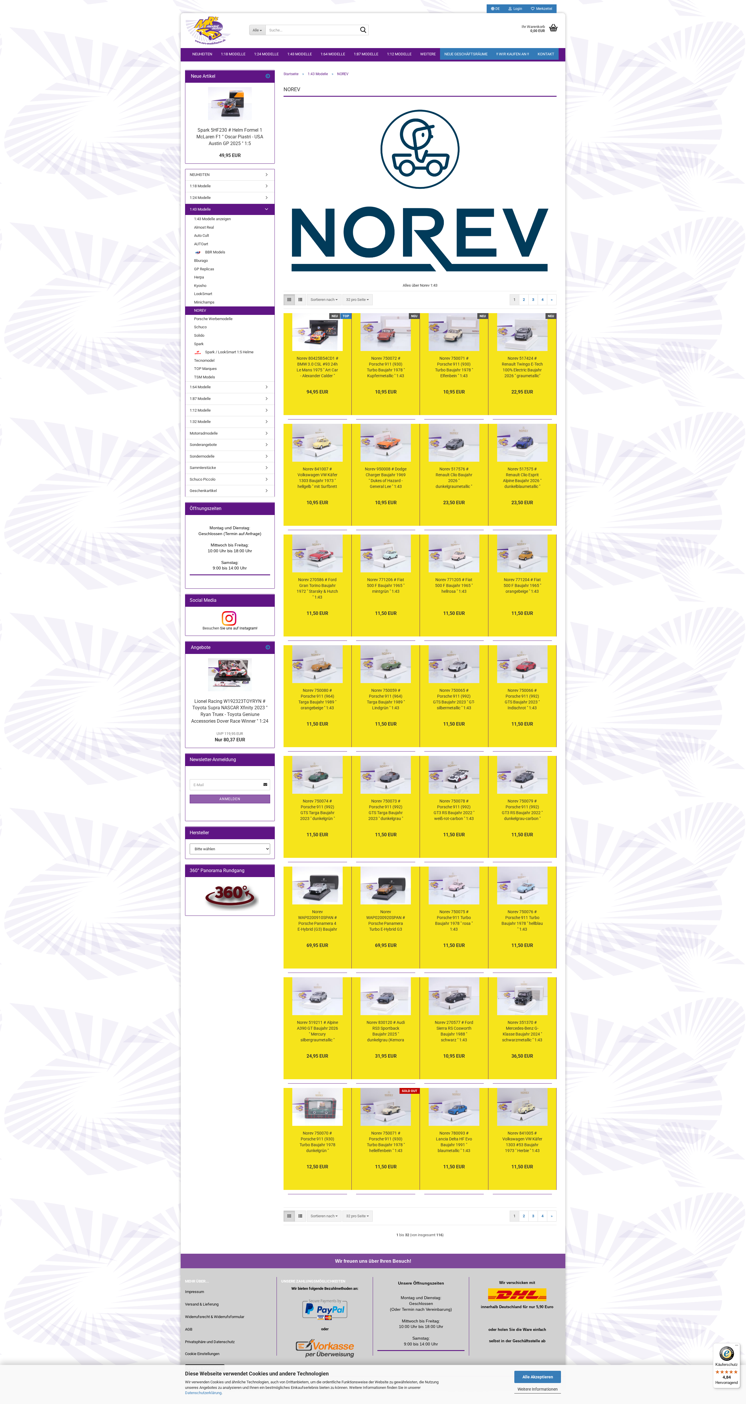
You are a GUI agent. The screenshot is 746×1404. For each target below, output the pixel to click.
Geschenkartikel (203, 490)
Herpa (199, 277)
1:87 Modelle (366, 54)
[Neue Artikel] (267, 76)
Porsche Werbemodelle (213, 319)
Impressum (194, 1292)
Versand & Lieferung (202, 1304)
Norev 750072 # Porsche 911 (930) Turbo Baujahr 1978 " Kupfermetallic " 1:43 (386, 367)
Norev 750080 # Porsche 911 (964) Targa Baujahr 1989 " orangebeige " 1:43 (317, 699)
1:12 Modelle (399, 54)
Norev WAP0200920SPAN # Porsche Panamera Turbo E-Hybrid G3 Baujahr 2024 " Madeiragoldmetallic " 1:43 (385, 920)
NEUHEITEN (202, 54)
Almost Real (204, 227)
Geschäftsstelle (526, 1341)
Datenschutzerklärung (203, 1393)
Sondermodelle (202, 456)
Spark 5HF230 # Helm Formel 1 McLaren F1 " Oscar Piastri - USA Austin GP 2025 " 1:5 (229, 136)
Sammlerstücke (203, 467)
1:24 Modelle (266, 54)
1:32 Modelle (200, 421)
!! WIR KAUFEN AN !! (512, 54)
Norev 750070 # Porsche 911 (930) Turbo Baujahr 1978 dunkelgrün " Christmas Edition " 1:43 (317, 1142)
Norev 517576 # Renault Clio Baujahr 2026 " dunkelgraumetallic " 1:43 (454, 478)
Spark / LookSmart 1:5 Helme (229, 352)
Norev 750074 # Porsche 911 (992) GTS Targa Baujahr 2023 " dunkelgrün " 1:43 (317, 810)
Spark (199, 344)
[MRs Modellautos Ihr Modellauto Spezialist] (212, 30)
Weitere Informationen (538, 1389)
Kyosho (200, 285)
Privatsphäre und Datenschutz (210, 1342)
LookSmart (203, 294)
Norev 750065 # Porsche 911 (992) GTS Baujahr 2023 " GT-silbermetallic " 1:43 (454, 699)
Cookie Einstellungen (202, 1354)
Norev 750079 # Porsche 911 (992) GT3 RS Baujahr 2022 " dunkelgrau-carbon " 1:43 (522, 810)
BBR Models (214, 252)
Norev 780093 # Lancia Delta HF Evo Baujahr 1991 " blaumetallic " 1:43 (454, 1142)
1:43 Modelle (299, 54)
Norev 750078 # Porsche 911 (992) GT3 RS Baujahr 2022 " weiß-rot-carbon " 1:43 (454, 810)
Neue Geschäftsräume (466, 54)
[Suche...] (363, 30)
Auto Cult (201, 235)
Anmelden (229, 799)
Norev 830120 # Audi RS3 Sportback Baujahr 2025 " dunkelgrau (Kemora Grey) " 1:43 (386, 1031)
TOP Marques (205, 368)
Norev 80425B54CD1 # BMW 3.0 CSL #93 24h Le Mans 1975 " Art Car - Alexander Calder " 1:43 (317, 367)
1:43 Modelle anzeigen (212, 219)
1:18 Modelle (233, 54)
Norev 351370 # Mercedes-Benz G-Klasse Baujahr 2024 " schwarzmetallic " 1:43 (522, 1031)
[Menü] (736, 1346)
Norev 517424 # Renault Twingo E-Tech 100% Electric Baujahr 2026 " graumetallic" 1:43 (522, 367)
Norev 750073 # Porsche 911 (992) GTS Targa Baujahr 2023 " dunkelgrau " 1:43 (385, 810)
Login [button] (517, 9)
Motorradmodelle (204, 433)
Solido (199, 335)
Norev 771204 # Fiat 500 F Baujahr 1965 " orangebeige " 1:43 (522, 585)
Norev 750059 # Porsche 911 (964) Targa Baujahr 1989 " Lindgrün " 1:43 (386, 699)
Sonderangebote (203, 444)
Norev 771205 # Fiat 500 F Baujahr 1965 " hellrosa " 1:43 (454, 585)
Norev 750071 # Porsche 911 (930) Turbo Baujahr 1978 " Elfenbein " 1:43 (454, 367)
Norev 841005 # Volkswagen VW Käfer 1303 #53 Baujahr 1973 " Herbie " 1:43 (522, 1142)
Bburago (201, 260)
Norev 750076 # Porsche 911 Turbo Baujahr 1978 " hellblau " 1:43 (522, 920)
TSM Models (204, 377)
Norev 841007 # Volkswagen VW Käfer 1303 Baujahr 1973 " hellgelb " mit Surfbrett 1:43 (317, 478)
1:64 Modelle (333, 54)
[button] (495, 8)
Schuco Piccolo (202, 479)
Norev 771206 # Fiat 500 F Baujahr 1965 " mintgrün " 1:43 (385, 585)
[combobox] (324, 300)
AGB (188, 1329)
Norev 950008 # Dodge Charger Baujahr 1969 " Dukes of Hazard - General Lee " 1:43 (386, 478)
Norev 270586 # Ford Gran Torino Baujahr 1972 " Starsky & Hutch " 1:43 (317, 588)
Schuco (200, 327)
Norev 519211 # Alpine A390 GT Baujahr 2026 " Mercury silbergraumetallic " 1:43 (317, 1031)
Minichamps (204, 302)
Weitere (428, 54)
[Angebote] (267, 647)
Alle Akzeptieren (537, 1377)
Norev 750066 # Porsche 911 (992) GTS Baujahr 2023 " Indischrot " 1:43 (522, 699)
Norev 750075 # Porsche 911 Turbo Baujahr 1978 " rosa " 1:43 (454, 920)
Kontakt (546, 54)
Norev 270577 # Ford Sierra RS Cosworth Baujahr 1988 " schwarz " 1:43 (454, 1031)
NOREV (200, 310)
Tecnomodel (204, 360)
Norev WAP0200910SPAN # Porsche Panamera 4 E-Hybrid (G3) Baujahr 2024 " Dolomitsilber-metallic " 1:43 (317, 920)
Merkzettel (543, 9)
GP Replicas (204, 269)
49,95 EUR (230, 155)
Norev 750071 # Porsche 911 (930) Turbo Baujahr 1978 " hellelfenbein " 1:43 (386, 1142)
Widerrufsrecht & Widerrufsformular (214, 1317)
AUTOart (201, 244)
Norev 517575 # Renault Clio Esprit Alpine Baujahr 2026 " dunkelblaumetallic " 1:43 (522, 478)
